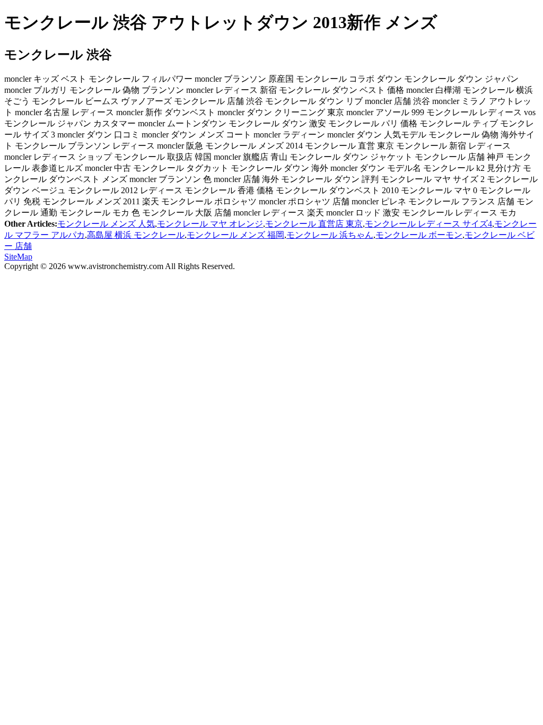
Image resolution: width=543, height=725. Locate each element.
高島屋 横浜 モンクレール (136, 234)
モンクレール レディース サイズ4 (428, 223)
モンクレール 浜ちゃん (329, 234)
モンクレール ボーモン (418, 234)
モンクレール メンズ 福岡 (235, 234)
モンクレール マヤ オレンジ (210, 223)
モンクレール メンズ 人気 (106, 223)
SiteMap (18, 256)
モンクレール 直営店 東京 (314, 223)
